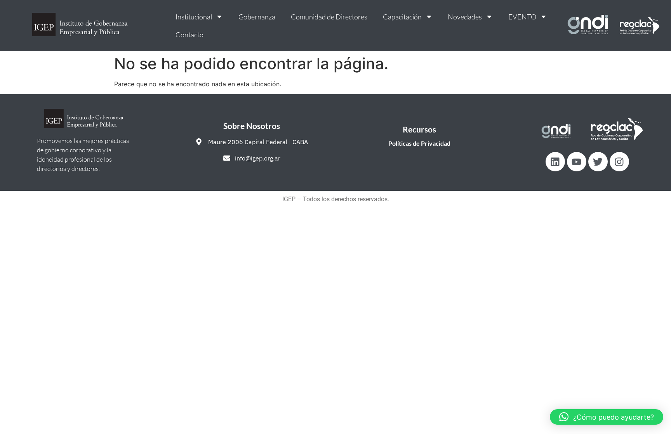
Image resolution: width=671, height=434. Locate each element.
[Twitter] (598, 161)
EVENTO (522, 16)
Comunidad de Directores (329, 16)
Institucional (194, 16)
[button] (606, 417)
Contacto (189, 34)
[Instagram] (619, 161)
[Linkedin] (555, 161)
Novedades (465, 16)
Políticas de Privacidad (419, 143)
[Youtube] (576, 161)
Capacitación (402, 16)
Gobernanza (256, 16)
